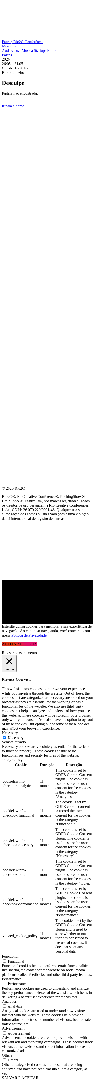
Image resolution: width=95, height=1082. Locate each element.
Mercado (9, 46)
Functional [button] (10, 956)
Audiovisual (12, 50)
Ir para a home (13, 106)
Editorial (53, 50)
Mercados (13, 150)
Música (28, 50)
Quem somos (15, 114)
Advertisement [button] (13, 1028)
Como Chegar (16, 185)
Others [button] (7, 1055)
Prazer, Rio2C (13, 42)
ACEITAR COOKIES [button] (19, 644)
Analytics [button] (9, 1001)
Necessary (16, 738)
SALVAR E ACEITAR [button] (20, 1078)
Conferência (34, 42)
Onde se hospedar (21, 196)
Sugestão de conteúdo (27, 173)
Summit (10, 126)
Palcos (7, 55)
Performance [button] (11, 979)
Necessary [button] (10, 733)
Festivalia (13, 161)
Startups (40, 50)
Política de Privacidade (29, 635)
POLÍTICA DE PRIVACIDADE (28, 208)
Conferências (17, 138)
